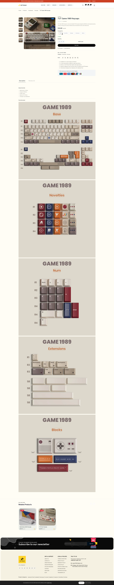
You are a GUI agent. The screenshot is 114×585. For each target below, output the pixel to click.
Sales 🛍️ (43, 5)
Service (70, 5)
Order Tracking (48, 562)
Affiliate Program (49, 566)
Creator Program (49, 564)
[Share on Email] (75, 57)
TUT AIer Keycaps (43, 527)
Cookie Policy (61, 564)
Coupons (47, 568)
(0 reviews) (65, 21)
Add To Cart (80, 41)
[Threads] (29, 568)
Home (20, 10)
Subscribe (91, 543)
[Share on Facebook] (62, 57)
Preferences (81, 582)
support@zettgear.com (77, 563)
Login (89, 1)
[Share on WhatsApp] (72, 57)
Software (65, 577)
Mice (33, 577)
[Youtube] (25, 568)
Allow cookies (87, 582)
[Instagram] (27, 568)
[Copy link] (77, 58)
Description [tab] (22, 81)
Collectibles (61, 577)
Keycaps (36, 10)
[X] (22, 568)
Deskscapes (42, 577)
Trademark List (61, 572)
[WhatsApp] (32, 568)
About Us (47, 558)
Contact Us (47, 560)
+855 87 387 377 (76, 560)
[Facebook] (20, 568)
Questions (47, 570)
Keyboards (30, 10)
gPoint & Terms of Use (62, 566)
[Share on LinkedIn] (70, 57)
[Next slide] (94, 503)
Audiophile (37, 577)
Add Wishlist (67, 48)
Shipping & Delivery (62, 570)
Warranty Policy (61, 562)
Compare (61, 48)
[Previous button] (20, 1)
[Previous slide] (91, 503)
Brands (55, 5)
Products (25, 10)
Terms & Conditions (62, 558)
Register (93, 1)
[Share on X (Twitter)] (65, 57)
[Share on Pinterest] (67, 57)
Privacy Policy (61, 560)
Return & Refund (61, 568)
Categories (62, 5)
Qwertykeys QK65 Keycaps (25, 527)
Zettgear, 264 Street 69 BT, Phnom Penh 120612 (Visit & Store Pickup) (80, 566)
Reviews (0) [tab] (32, 81)
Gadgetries (51, 577)
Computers (56, 577)
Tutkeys (59, 17)
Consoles (46, 577)
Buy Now (76, 45)
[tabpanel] (57, 287)
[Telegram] (34, 568)
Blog (46, 572)
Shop (48, 5)
